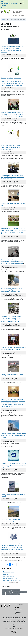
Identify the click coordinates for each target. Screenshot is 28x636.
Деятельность (14, 631)
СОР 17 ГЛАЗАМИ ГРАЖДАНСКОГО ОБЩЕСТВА (19, 10)
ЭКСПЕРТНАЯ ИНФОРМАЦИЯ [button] (19, 14)
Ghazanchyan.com (19, 613)
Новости (4, 1)
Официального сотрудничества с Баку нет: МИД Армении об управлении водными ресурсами (13, 435)
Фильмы (4, 5)
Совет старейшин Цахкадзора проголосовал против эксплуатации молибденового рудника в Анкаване (12, 261)
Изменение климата (9, 576)
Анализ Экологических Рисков (10, 3)
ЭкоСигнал (4, 7)
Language (22, 1)
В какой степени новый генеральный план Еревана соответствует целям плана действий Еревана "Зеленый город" (13, 114)
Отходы (5, 574)
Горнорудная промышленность (12, 580)
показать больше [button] (14, 582)
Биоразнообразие (8, 572)
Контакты (14, 632)
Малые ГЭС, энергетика (10, 578)
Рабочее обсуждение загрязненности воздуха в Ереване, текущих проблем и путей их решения (12, 177)
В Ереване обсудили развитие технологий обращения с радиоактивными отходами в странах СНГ (13, 465)
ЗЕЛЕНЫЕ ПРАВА (16, 12)
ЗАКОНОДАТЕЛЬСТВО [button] (18, 15)
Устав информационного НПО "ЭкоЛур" (14, 628)
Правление (14, 630)
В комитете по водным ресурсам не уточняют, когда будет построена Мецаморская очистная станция (11, 289)
